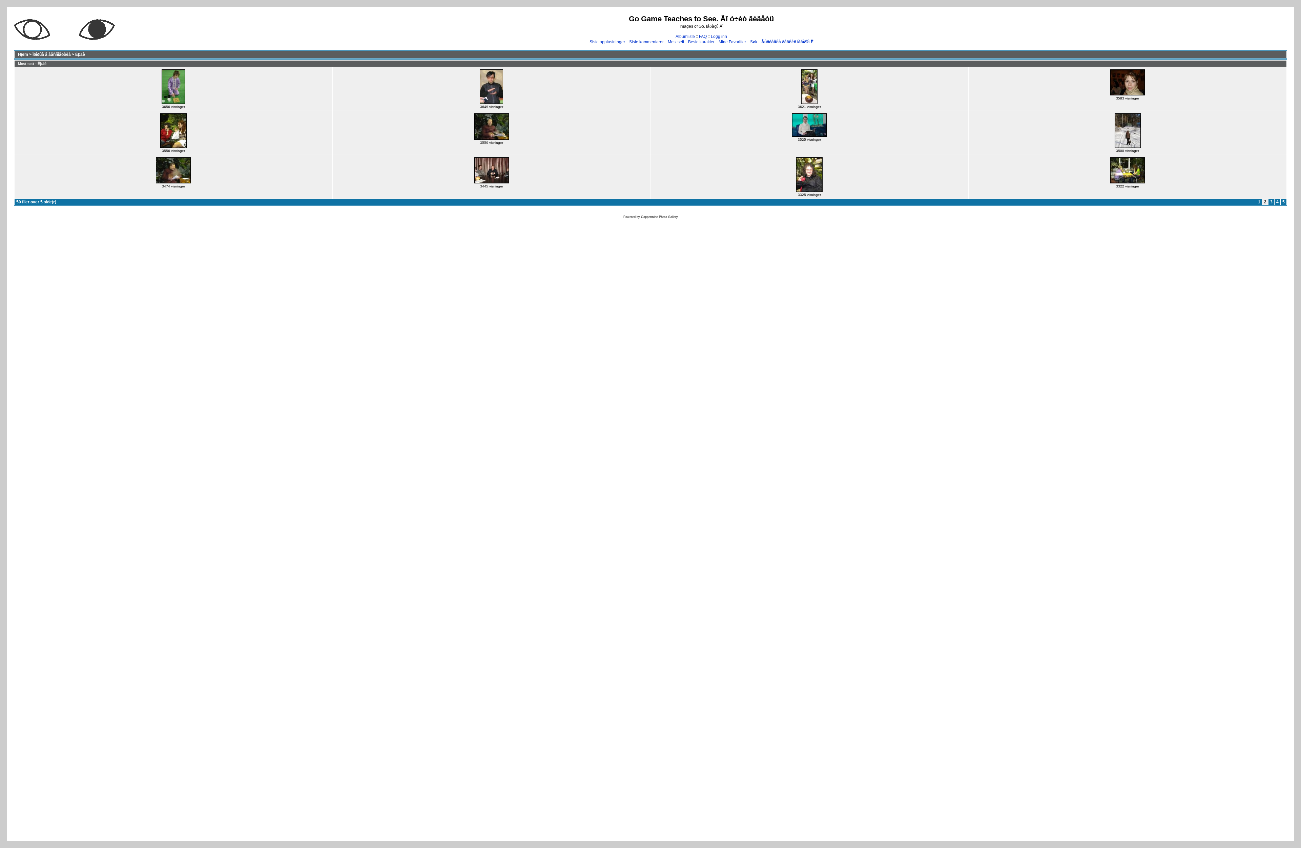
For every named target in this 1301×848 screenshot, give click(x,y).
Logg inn (719, 36)
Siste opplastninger (607, 42)
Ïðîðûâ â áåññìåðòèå (52, 54)
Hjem (23, 54)
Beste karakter (701, 42)
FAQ (703, 36)
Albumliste (685, 36)
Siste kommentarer (646, 42)
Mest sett (676, 42)
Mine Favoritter (732, 42)
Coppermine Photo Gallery (659, 217)
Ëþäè (80, 54)
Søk (753, 42)
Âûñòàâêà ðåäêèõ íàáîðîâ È (787, 42)
